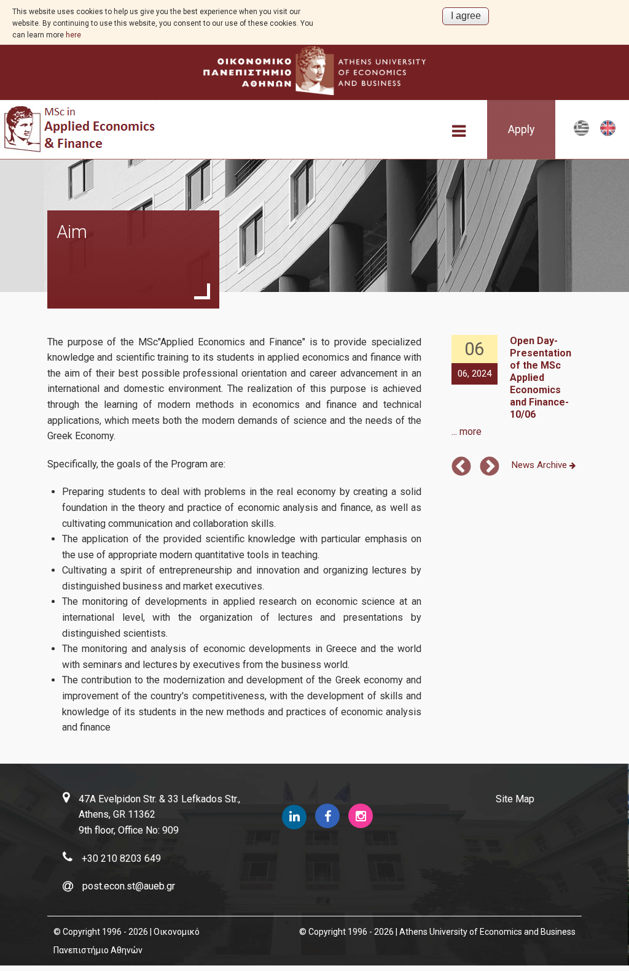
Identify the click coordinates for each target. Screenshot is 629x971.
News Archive (540, 464)
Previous (461, 467)
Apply (521, 129)
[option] (515, 387)
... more (466, 431)
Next (489, 467)
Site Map (515, 799)
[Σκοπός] (581, 133)
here (73, 35)
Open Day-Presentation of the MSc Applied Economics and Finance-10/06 (540, 377)
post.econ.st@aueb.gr (128, 886)
